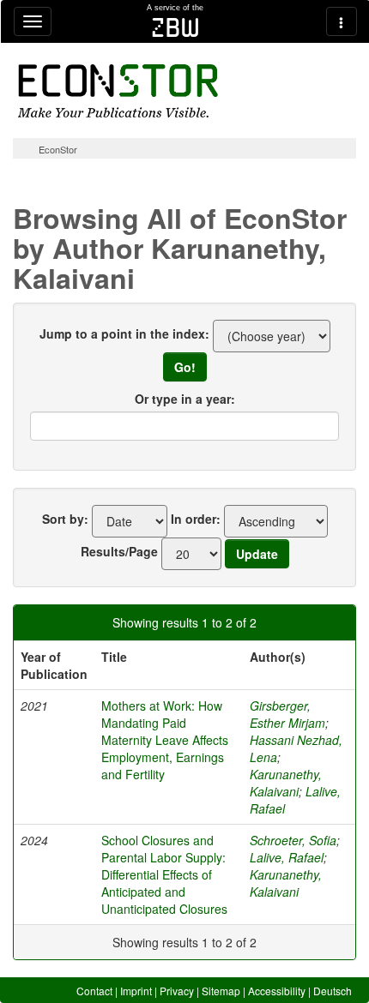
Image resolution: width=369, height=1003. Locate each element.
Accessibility (276, 990)
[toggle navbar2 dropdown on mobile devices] (341, 21)
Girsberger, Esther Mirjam (287, 714)
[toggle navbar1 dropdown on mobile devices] (32, 21)
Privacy (177, 990)
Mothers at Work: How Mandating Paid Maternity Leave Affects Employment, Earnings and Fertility (164, 740)
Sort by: (65, 518)
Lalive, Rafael (287, 857)
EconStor (58, 149)
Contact (94, 990)
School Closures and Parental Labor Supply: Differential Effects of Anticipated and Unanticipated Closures (164, 874)
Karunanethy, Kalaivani (286, 783)
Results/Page (119, 551)
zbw (175, 27)
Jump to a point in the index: (124, 333)
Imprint (136, 990)
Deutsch (332, 990)
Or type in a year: (185, 398)
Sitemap (221, 990)
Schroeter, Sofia (293, 840)
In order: (196, 518)
